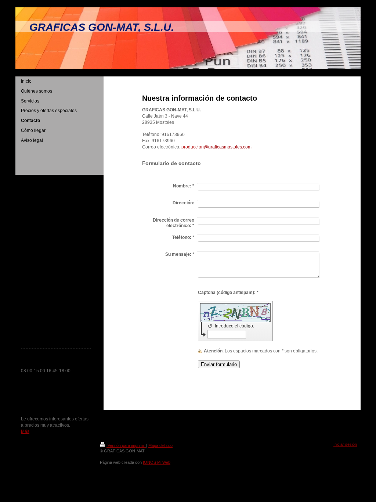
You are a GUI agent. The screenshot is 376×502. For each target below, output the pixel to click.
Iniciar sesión (345, 444)
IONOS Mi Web (156, 462)
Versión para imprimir (126, 445)
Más (25, 431)
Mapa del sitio (160, 445)
